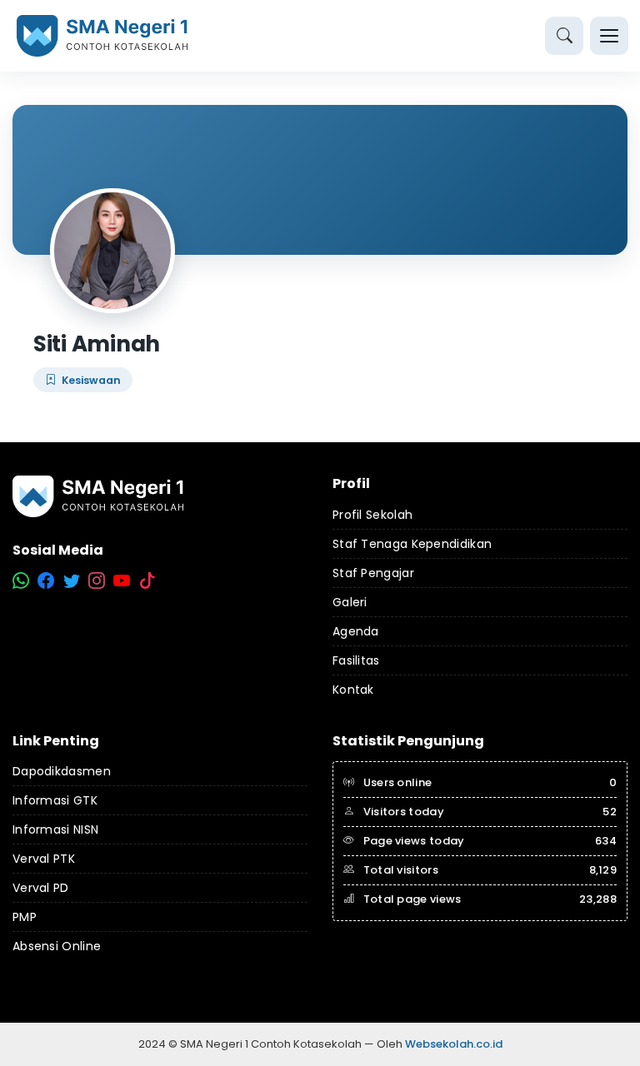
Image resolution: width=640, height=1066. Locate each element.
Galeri (350, 602)
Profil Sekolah (372, 514)
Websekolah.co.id (453, 1044)
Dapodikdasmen (61, 771)
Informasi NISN (55, 829)
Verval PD (40, 887)
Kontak (353, 689)
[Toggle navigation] (609, 36)
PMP (24, 917)
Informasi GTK (55, 800)
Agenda (355, 631)
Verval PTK (43, 858)
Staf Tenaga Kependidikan (412, 543)
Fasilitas (356, 660)
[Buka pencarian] (564, 36)
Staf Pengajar (373, 573)
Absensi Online (56, 946)
